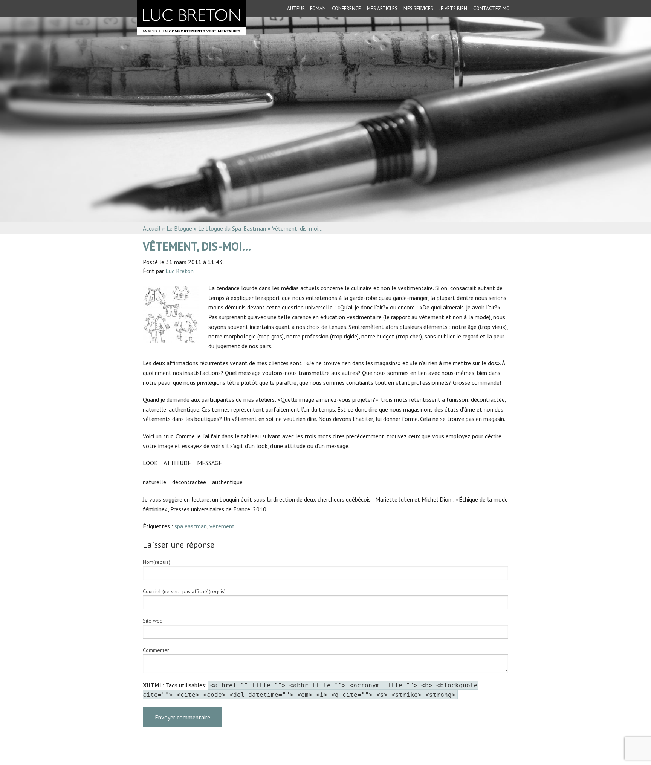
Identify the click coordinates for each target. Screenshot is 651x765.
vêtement (222, 526)
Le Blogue (179, 228)
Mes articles (382, 8)
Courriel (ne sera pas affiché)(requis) (184, 591)
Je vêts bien (453, 8)
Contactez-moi (492, 8)
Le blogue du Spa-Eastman (232, 228)
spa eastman (190, 526)
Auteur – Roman (306, 8)
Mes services (418, 8)
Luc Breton (179, 271)
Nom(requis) (156, 561)
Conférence (346, 8)
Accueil (151, 228)
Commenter (156, 650)
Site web (153, 620)
